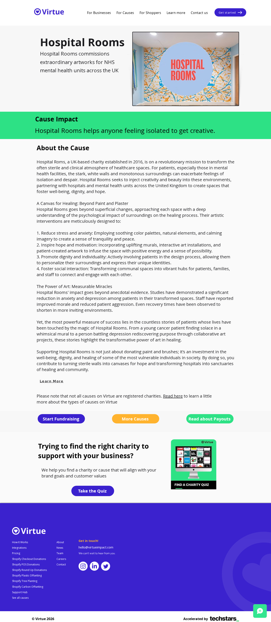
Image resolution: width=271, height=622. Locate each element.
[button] (99, 12)
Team (60, 553)
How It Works (20, 542)
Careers (61, 559)
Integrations (19, 548)
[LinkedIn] (94, 566)
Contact (61, 564)
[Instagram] (83, 566)
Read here (173, 396)
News (60, 548)
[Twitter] (105, 566)
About (60, 542)
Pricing (16, 553)
